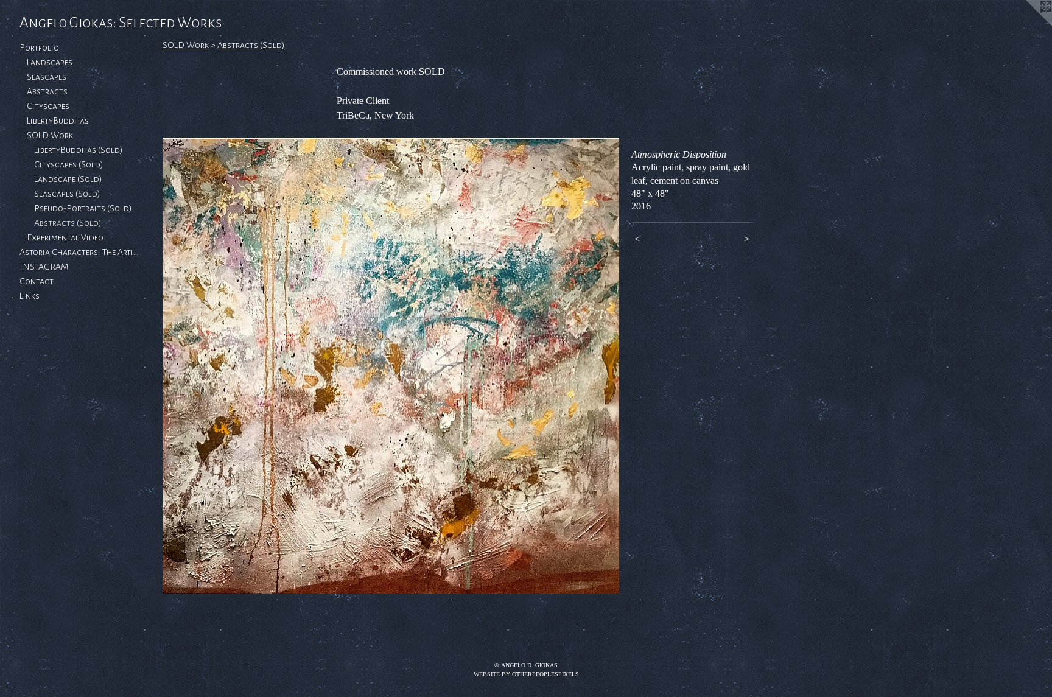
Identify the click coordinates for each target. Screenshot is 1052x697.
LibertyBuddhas (58, 120)
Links (29, 296)
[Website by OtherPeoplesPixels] (1027, 24)
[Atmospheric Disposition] (391, 366)
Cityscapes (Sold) (68, 164)
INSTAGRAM (44, 266)
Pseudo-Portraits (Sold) (83, 208)
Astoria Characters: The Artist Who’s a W (80, 252)
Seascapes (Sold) (67, 193)
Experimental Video (65, 237)
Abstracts (47, 91)
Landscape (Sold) (68, 179)
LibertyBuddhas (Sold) (78, 150)
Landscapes (49, 62)
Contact (36, 281)
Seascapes (46, 77)
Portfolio (39, 47)
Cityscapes (48, 106)
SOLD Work (50, 135)
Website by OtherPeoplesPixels (526, 674)
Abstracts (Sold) (68, 223)
